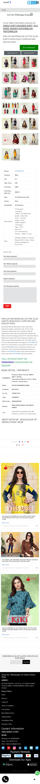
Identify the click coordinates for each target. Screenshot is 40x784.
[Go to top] (34, 779)
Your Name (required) (10, 256)
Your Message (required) (11, 286)
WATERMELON (26, 28)
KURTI (13, 25)
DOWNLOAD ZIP (13, 53)
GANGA (6, 25)
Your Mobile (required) (10, 264)
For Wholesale (30, 47)
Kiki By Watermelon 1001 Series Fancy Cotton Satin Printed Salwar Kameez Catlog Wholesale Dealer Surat (19, 629)
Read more (5, 523)
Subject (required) (8, 279)
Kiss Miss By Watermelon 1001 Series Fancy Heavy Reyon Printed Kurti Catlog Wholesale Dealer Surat (18, 517)
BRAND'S (14, 28)
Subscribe (26, 662)
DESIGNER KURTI (25, 25)
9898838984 (8, 362)
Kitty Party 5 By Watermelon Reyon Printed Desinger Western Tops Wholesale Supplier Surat (20, 560)
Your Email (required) (9, 271)
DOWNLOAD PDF (30, 53)
